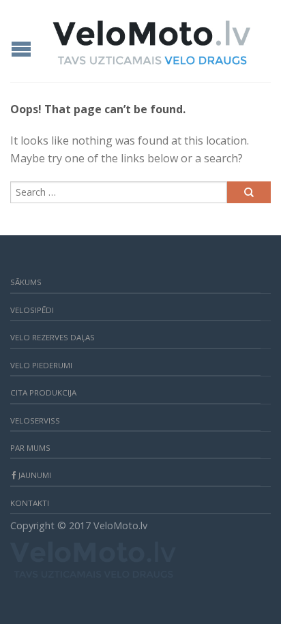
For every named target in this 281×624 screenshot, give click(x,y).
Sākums (26, 282)
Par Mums (30, 448)
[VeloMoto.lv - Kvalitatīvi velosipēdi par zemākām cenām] (151, 39)
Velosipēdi (32, 310)
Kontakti (29, 503)
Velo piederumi (41, 365)
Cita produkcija (43, 392)
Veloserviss (35, 420)
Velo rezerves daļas (52, 337)
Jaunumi (34, 475)
